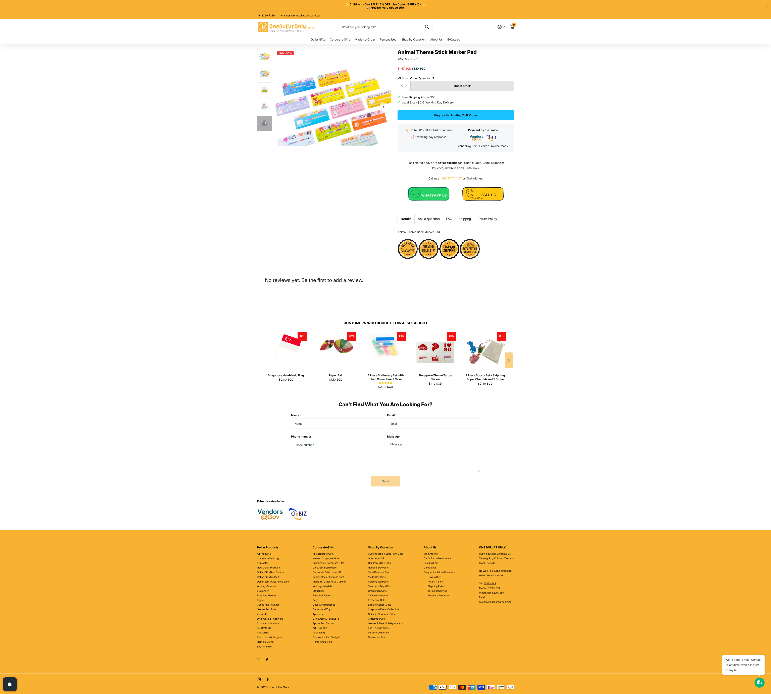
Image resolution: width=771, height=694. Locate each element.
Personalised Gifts (378, 581)
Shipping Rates (436, 586)
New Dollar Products (268, 567)
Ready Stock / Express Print (328, 577)
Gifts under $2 (376, 558)
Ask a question (429, 219)
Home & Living (265, 641)
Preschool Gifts (376, 600)
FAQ (449, 219)
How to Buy (434, 577)
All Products (264, 553)
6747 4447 (490, 583)
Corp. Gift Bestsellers (325, 567)
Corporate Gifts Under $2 (327, 572)
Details (406, 219)
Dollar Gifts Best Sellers (270, 572)
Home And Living (322, 641)
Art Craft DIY (264, 627)
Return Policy (487, 219)
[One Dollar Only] (428, 193)
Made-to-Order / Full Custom (329, 581)
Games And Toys (266, 609)
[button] (383, 107)
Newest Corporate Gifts (326, 558)
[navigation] (264, 56)
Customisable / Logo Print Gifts (385, 553)
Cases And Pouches (268, 604)
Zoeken (426, 27)
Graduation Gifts (377, 590)
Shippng (465, 219)
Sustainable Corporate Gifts (328, 562)
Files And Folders (266, 595)
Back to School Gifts (379, 604)
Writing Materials (266, 586)
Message (394, 436)
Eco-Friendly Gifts (378, 627)
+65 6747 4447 (451, 178)
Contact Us (430, 567)
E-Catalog (453, 39)
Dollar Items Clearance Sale (273, 581)
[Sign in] (501, 26)
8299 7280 (268, 15)
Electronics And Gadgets (326, 637)
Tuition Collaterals (378, 595)
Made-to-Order (365, 39)
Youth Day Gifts (377, 577)
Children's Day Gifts (379, 562)
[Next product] (509, 360)
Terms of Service (437, 590)
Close (766, 6)
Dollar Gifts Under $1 (268, 577)
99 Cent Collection (378, 632)
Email (392, 415)
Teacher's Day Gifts (379, 586)
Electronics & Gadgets (269, 637)
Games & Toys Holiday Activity (385, 623)
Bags (260, 600)
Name (296, 415)
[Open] (10, 684)
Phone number (301, 436)
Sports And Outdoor (268, 623)
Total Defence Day (378, 572)
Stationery (263, 590)
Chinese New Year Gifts (381, 614)
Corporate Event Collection (383, 609)
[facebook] (267, 659)
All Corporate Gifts (323, 553)
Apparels (262, 614)
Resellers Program (438, 595)
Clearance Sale (377, 637)
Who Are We (431, 553)
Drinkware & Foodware (270, 618)
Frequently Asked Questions (439, 572)
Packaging (263, 632)
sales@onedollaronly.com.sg (302, 15)
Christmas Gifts (377, 618)
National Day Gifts (378, 567)
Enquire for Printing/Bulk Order (455, 115)
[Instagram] (258, 659)
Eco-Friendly (264, 646)
